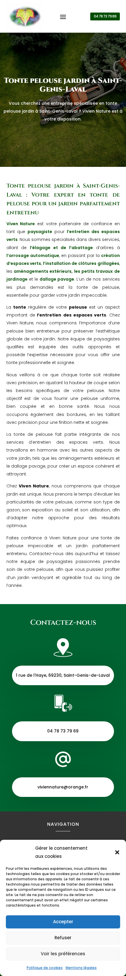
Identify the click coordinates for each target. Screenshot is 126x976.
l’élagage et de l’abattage (61, 248)
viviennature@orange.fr (63, 787)
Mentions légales (81, 967)
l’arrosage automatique (32, 255)
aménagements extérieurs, (43, 271)
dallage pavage (57, 279)
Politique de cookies (45, 967)
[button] (117, 852)
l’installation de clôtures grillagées (81, 263)
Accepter (63, 922)
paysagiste (40, 232)
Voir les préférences (63, 954)
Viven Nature (20, 224)
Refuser (63, 938)
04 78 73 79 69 (105, 16)
